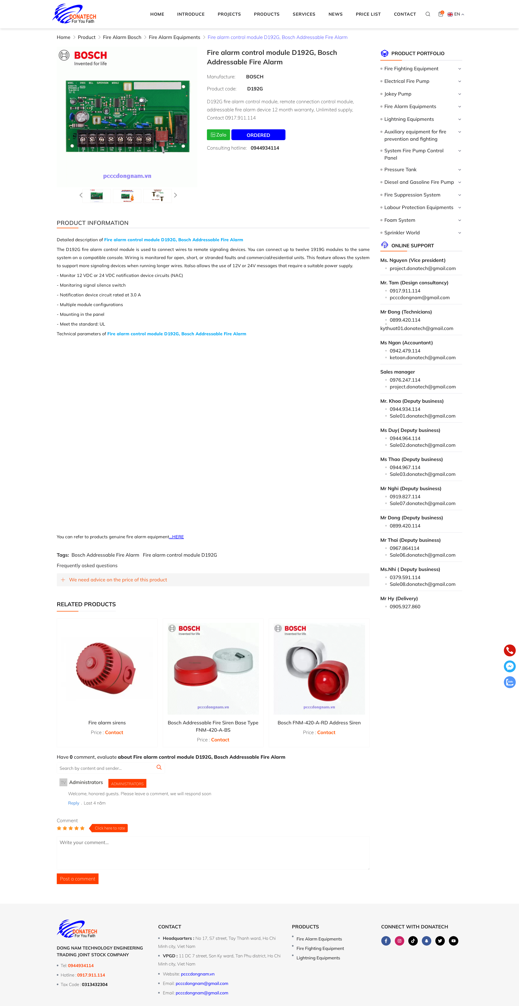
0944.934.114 (405, 409)
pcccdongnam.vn (198, 974)
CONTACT (405, 14)
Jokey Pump (397, 94)
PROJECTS (229, 14)
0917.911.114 (405, 291)
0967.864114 (404, 548)
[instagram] (399, 941)
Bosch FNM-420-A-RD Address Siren (319, 722)
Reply (73, 803)
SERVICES (304, 14)
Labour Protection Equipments (418, 207)
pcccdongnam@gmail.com (420, 297)
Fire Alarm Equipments (410, 106)
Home (157, 14)
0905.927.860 (405, 606)
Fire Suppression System (412, 195)
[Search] (428, 14)
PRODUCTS (267, 14)
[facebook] (386, 941)
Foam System (399, 220)
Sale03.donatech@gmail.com (423, 474)
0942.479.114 (405, 351)
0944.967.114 (405, 467)
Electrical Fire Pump (406, 81)
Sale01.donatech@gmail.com (423, 416)
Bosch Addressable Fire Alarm (105, 555)
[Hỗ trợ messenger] (510, 667)
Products (305, 927)
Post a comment (77, 879)
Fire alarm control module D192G (180, 555)
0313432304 (95, 984)
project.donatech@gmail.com (423, 268)
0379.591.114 (405, 577)
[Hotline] (510, 651)
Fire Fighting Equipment (411, 68)
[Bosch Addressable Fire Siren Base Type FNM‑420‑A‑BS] (213, 669)
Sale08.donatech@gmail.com (423, 584)
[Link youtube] (453, 941)
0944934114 (265, 148)
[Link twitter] (440, 941)
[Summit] (159, 768)
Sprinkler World (402, 232)
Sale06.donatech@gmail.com (423, 555)
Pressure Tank (400, 169)
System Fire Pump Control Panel (414, 154)
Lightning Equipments (409, 119)
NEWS (336, 14)
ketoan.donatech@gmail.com (423, 357)
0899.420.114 (405, 320)
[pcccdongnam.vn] (74, 14)
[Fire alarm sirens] (107, 669)
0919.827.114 (405, 496)
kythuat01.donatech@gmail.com (416, 328)
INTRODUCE (191, 14)
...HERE (176, 536)
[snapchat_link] (426, 941)
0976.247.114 (405, 380)
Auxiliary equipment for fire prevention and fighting (415, 135)
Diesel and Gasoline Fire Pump (419, 182)
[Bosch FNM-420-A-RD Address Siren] (319, 669)
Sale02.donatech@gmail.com (423, 445)
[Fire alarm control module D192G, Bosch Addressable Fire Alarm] (97, 196)
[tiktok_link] (413, 941)
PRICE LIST (368, 14)
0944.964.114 (405, 438)
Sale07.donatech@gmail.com (423, 503)
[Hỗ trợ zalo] (510, 683)
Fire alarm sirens (107, 722)
